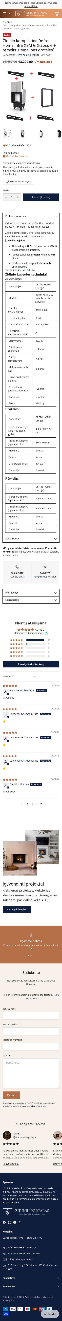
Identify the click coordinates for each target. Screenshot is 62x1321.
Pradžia (6, 22)
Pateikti (11, 1095)
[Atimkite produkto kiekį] (6, 197)
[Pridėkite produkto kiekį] (18, 197)
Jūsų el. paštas (12, 1024)
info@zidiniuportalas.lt (45, 576)
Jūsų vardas (9, 1008)
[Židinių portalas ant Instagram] (10, 1222)
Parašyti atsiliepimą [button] (31, 664)
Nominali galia (16, 318)
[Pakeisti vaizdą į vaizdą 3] (41, 133)
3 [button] (32, 803)
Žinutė (7, 1055)
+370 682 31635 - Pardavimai (24, 1253)
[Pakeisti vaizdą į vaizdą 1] (7, 133)
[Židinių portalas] (31, 13)
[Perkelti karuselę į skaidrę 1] (28, 955)
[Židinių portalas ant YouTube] (15, 1222)
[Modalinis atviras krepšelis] (56, 13)
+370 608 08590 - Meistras (22, 1247)
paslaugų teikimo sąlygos (33, 1106)
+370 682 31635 (17, 576)
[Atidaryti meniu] (4, 13)
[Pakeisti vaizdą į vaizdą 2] (22, 133)
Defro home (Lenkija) (27, 54)
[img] (10, 685)
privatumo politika (11, 1106)
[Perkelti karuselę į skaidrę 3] (33, 955)
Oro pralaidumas (18, 463)
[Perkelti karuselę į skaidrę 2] (31, 955)
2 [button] (27, 803)
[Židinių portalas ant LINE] (20, 1222)
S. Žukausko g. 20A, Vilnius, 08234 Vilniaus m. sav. (33, 1267)
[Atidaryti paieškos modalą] (11, 13)
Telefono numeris (12, 1039)
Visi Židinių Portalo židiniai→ (21, 270)
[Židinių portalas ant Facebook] (4, 1222)
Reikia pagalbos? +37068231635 (31, 4)
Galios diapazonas (18, 324)
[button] (16, 640)
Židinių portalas (32, 1297)
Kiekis (6, 190)
